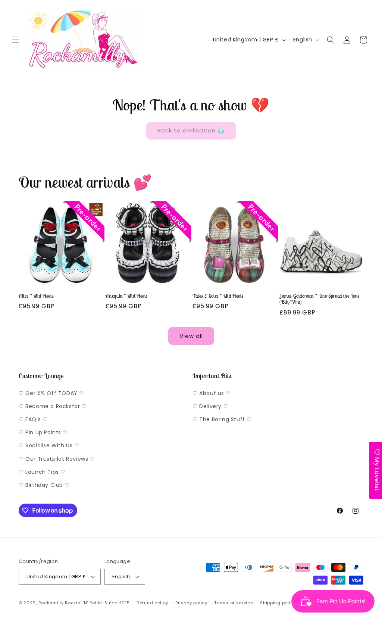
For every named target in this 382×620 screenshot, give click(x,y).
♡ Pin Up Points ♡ (43, 432)
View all (191, 336)
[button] (15, 40)
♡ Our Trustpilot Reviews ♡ (57, 459)
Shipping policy (278, 603)
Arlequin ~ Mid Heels (126, 296)
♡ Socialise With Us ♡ (49, 445)
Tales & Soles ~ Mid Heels (217, 296)
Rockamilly (51, 603)
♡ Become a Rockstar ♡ (53, 406)
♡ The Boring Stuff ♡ (222, 419)
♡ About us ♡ (211, 393)
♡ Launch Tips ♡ (42, 472)
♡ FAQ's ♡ (33, 419)
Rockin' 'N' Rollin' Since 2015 (97, 603)
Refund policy (152, 603)
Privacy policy (191, 603)
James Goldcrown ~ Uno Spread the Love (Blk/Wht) (319, 299)
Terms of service (233, 603)
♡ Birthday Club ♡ (44, 485)
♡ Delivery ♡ (210, 406)
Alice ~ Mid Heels (36, 296)
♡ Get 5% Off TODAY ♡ (51, 393)
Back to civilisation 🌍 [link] (191, 130)
